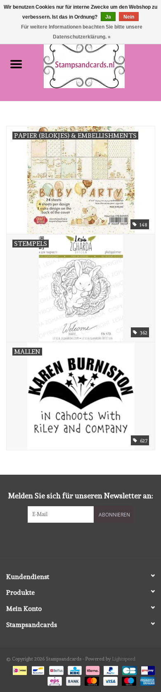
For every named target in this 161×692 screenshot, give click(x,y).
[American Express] (146, 680)
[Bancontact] (37, 669)
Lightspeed (123, 659)
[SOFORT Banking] (92, 669)
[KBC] (74, 669)
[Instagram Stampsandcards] (88, 539)
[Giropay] (146, 669)
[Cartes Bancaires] (128, 669)
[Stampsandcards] (97, 63)
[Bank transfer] (72, 680)
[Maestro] (128, 680)
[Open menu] (16, 63)
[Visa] (109, 680)
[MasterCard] (91, 680)
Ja (108, 17)
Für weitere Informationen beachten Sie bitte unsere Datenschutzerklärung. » (81, 32)
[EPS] (54, 680)
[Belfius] (55, 669)
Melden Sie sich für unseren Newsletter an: (80, 495)
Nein (128, 17)
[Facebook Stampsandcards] (73, 539)
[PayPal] (110, 669)
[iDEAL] (19, 669)
